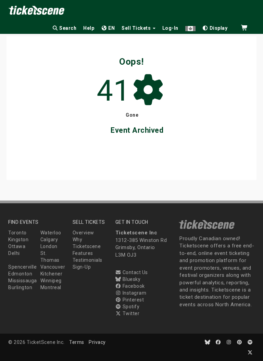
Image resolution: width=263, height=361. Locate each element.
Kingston (18, 239)
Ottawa (16, 246)
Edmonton (20, 273)
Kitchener (51, 273)
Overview (83, 232)
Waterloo (50, 232)
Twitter (130, 313)
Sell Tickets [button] (137, 28)
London (49, 246)
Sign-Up (82, 267)
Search (67, 28)
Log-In (170, 28)
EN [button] (111, 28)
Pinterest (132, 299)
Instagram (133, 293)
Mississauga (22, 280)
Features (83, 253)
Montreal (50, 287)
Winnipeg (51, 280)
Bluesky (130, 279)
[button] (190, 26)
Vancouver (52, 267)
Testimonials (87, 260)
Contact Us (134, 272)
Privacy (97, 342)
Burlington (20, 287)
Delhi (14, 253)
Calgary (49, 239)
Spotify (130, 306)
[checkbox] (215, 26)
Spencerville (22, 267)
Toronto (17, 232)
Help (88, 28)
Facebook (133, 286)
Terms (76, 342)
